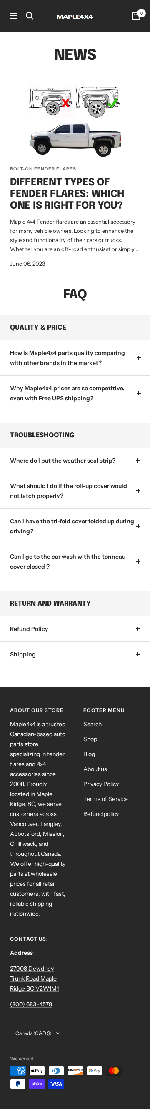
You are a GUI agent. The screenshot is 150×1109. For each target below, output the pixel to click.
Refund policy (101, 814)
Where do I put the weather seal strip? (62, 460)
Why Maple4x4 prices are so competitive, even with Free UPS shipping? (67, 393)
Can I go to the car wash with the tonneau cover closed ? (67, 561)
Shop (90, 739)
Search (92, 724)
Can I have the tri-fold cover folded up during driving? (72, 526)
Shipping (23, 654)
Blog (89, 754)
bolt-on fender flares (43, 169)
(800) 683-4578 (31, 1004)
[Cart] (136, 16)
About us (95, 769)
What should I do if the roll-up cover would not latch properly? (68, 491)
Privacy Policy (101, 784)
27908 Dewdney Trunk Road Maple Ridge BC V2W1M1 (34, 978)
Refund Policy (29, 629)
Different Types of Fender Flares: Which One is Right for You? (67, 194)
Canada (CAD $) (33, 1033)
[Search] (29, 16)
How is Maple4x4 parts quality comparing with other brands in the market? (67, 358)
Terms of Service (105, 799)
